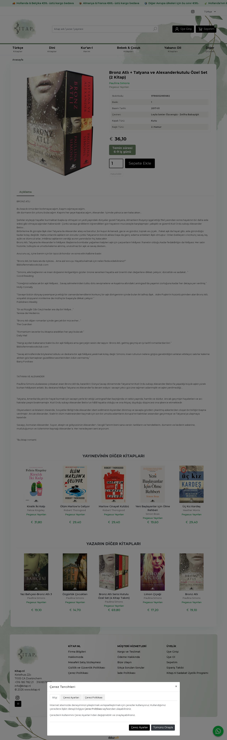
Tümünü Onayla (163, 727)
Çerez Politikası (93, 709)
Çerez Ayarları (139, 727)
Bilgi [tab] (54, 697)
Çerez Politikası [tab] (93, 697)
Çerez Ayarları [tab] (71, 697)
